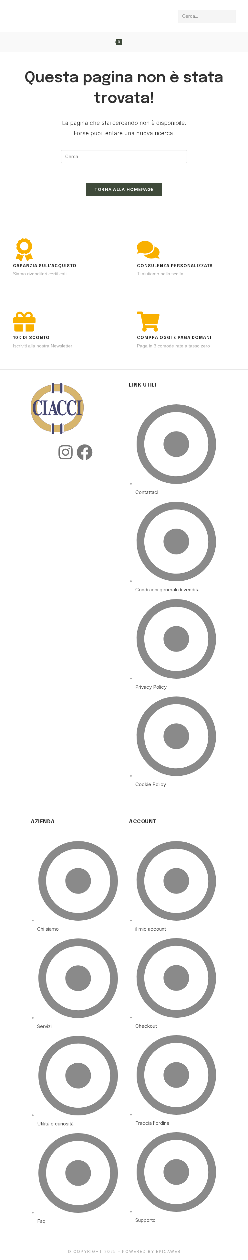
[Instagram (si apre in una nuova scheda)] (30, 15)
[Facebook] (85, 452)
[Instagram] (65, 452)
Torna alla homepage (124, 189)
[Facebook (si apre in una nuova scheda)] (18, 15)
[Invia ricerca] (229, 16)
